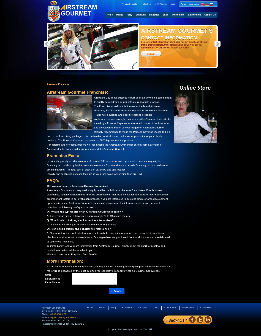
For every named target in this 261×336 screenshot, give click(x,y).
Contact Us (210, 15)
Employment (194, 15)
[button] (130, 4)
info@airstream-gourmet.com (62, 317)
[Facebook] (192, 319)
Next (217, 44)
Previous (47, 44)
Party (129, 15)
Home (110, 15)
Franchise (154, 15)
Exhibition (141, 15)
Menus (119, 15)
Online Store (178, 15)
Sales (165, 15)
